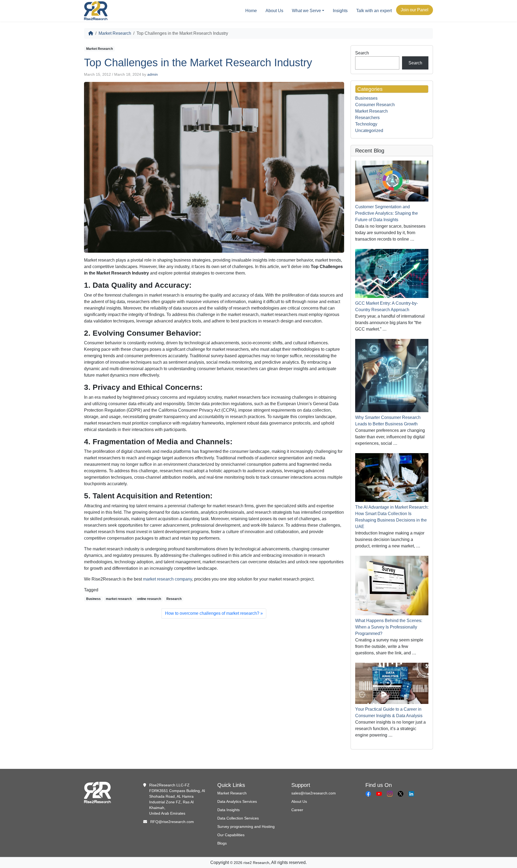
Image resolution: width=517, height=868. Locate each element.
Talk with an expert (374, 10)
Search (362, 53)
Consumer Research (375, 104)
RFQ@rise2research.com (172, 822)
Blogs (222, 843)
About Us (274, 10)
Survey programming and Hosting (246, 826)
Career (297, 810)
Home (251, 10)
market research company (167, 579)
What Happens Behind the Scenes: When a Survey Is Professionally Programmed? (388, 627)
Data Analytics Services (237, 801)
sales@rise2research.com (313, 793)
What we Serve (306, 10)
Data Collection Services (238, 818)
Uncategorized (369, 130)
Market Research (115, 33)
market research (119, 599)
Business (93, 599)
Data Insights (228, 810)
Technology (366, 124)
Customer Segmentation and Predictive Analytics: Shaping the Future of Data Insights (386, 213)
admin (152, 74)
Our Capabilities (230, 835)
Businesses (366, 98)
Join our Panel (414, 10)
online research (149, 599)
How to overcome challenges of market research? (212, 613)
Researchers (367, 117)
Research (173, 599)
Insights (340, 10)
